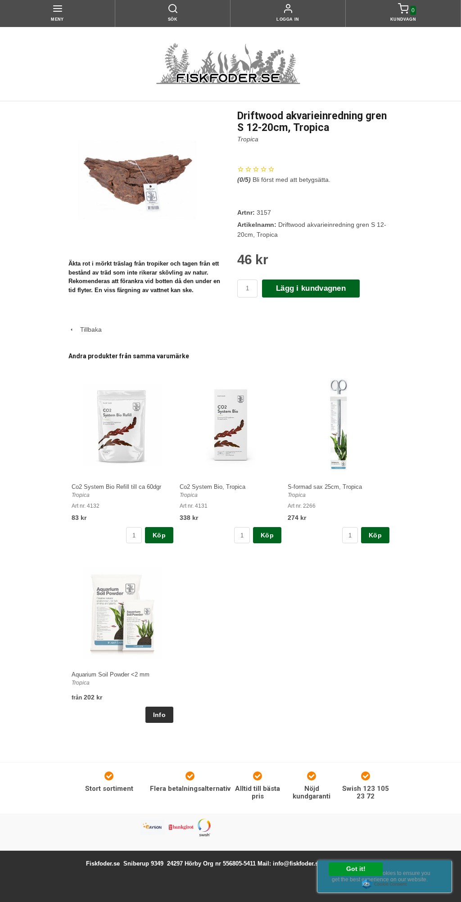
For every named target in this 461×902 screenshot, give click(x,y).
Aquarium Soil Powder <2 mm (110, 674)
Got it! (356, 869)
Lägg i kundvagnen (311, 288)
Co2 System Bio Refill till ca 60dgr (116, 486)
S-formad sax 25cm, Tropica (325, 486)
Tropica (247, 139)
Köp (159, 535)
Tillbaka (88, 329)
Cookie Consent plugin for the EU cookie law (384, 884)
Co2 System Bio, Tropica (212, 486)
